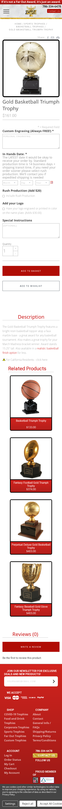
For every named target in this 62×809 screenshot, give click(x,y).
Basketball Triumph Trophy (31, 420)
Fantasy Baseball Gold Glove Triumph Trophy (31, 608)
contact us (46, 755)
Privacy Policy (42, 736)
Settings (10, 803)
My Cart (9, 764)
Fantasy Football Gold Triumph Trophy (31, 484)
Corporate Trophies (16, 727)
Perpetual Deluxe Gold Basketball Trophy (31, 546)
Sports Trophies (14, 732)
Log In (8, 755)
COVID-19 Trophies (16, 714)
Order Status (12, 760)
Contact (38, 718)
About (37, 714)
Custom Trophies (15, 740)
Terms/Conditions (44, 740)
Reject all (27, 803)
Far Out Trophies (15, 736)
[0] (58, 15)
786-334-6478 (51, 6)
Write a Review (31, 647)
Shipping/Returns (44, 732)
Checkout (10, 768)
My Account (12, 773)
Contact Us (54, 11)
